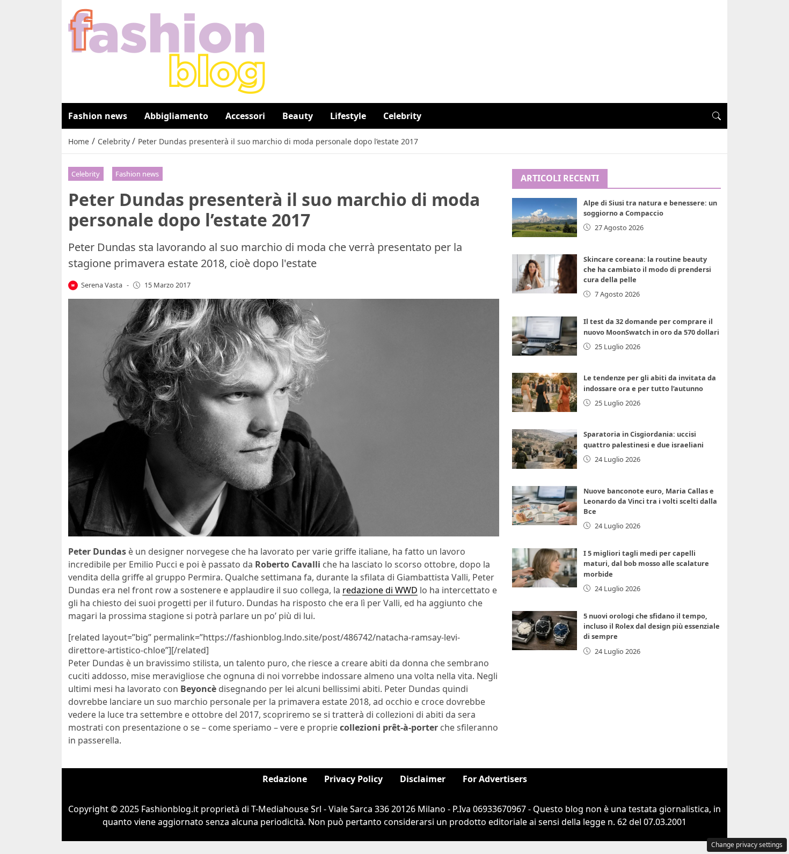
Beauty (297, 116)
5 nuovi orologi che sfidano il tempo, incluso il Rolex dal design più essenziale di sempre (651, 626)
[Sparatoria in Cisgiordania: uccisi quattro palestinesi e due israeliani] (545, 448)
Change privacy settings (747, 844)
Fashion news (97, 116)
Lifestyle (348, 116)
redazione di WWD (380, 590)
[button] (716, 115)
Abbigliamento (176, 116)
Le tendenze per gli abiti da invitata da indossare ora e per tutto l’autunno (649, 383)
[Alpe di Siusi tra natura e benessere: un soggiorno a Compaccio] (545, 217)
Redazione (284, 779)
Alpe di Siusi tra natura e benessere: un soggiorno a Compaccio (650, 208)
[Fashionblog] (166, 50)
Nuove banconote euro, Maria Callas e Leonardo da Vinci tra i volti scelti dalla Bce (650, 501)
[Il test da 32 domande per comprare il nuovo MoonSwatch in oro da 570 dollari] (545, 336)
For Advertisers (495, 779)
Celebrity (402, 116)
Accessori (245, 116)
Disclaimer (422, 779)
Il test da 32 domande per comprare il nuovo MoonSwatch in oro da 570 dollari (651, 326)
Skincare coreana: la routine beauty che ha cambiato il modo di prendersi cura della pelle (647, 269)
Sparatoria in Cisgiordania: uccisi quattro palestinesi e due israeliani (643, 439)
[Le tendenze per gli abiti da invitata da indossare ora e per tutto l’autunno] (545, 392)
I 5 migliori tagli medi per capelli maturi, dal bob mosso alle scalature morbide (646, 563)
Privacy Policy (353, 779)
